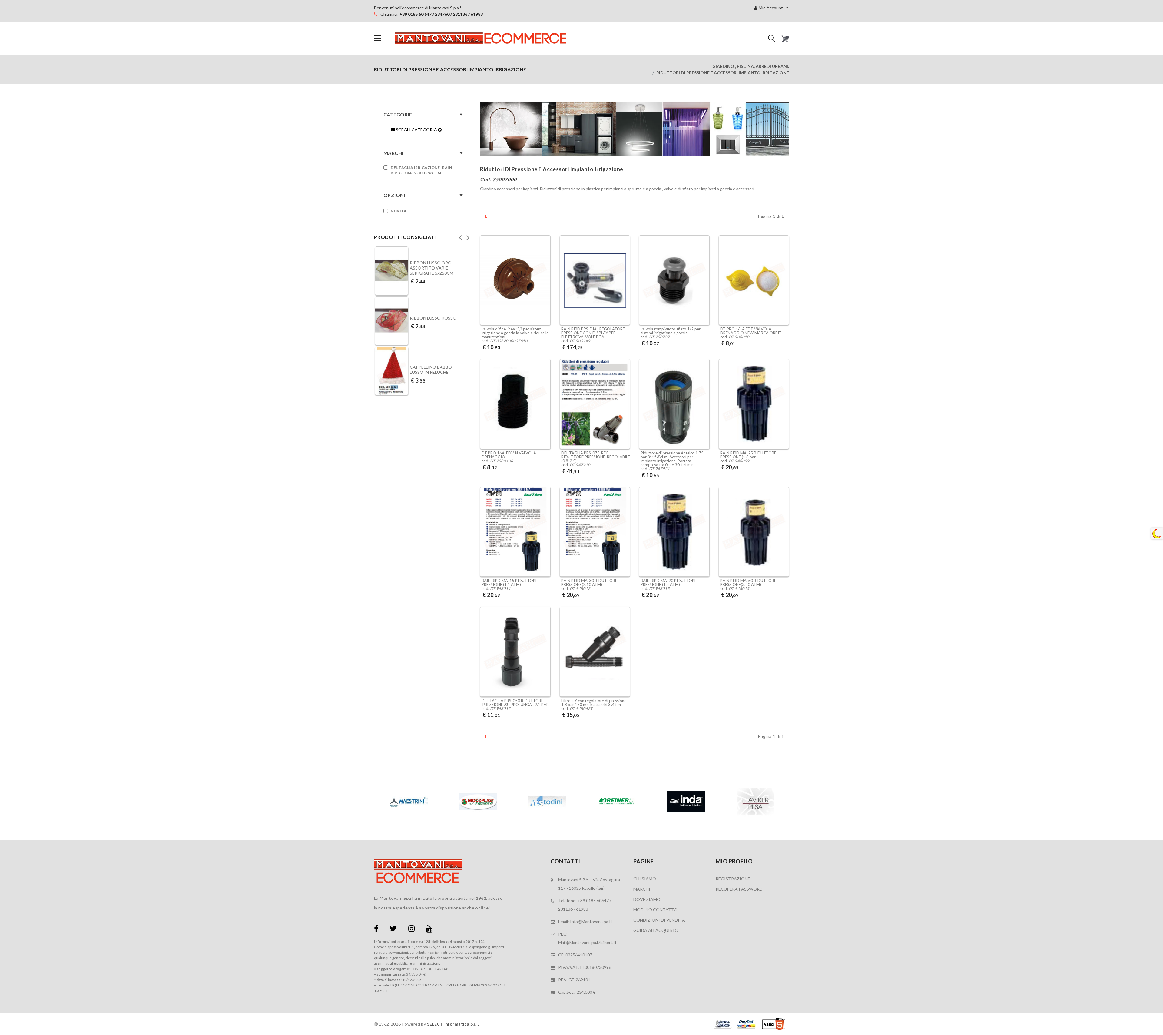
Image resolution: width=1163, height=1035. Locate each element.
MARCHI (641, 889)
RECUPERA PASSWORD (739, 889)
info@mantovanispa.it (591, 921)
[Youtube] (429, 929)
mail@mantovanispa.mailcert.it (587, 942)
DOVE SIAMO (647, 899)
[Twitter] (393, 929)
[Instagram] (411, 929)
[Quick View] (544, 309)
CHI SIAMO (644, 878)
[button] (771, 38)
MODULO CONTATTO (655, 909)
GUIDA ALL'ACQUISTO (655, 930)
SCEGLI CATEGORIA (416, 129)
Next (468, 236)
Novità (398, 211)
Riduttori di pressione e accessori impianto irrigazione (722, 72)
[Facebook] (376, 929)
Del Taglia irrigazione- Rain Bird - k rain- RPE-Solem (421, 170)
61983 (582, 909)
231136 (565, 909)
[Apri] (377, 38)
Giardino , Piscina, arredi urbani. (750, 66)
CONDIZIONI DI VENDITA (659, 920)
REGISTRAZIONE (733, 878)
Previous (460, 236)
